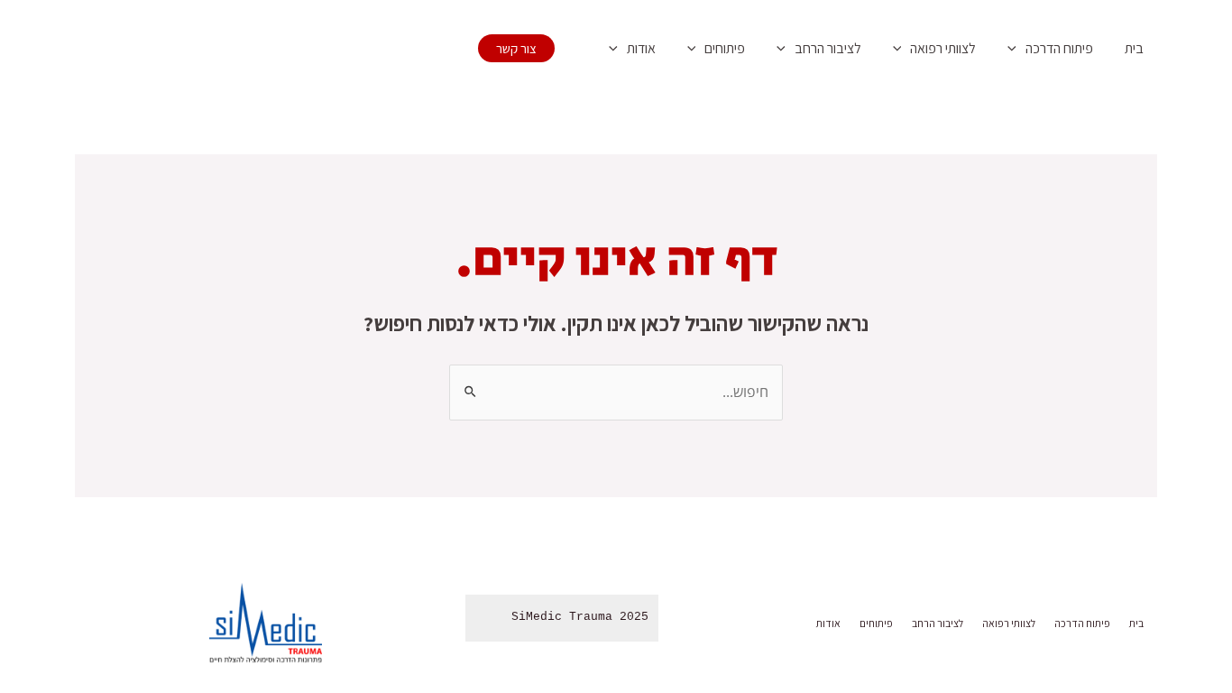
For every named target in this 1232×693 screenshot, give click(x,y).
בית (1134, 48)
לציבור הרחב (828, 48)
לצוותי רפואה (943, 48)
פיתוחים (724, 48)
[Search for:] (616, 392)
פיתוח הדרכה (1059, 48)
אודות (641, 48)
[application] (1016, 48)
